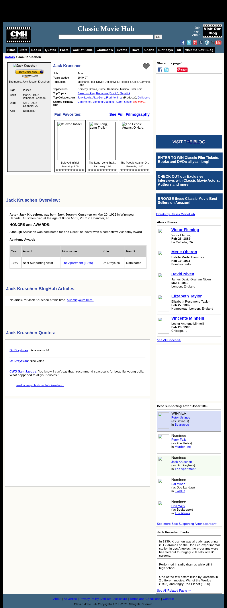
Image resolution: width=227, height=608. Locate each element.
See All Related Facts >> (174, 590)
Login (196, 31)
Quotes (50, 50)
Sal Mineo (178, 484)
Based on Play (86, 93)
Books (36, 50)
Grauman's (105, 50)
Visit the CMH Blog (199, 50)
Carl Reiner (84, 101)
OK (158, 37)
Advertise (70, 598)
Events (122, 50)
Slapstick (124, 93)
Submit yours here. (80, 300)
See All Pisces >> (169, 340)
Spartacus (182, 424)
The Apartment (185, 469)
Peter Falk (178, 439)
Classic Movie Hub (106, 29)
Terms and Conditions (145, 598)
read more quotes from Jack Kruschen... (40, 385)
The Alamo (182, 513)
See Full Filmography (129, 114)
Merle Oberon (184, 252)
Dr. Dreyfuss (19, 350)
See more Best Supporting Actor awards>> (187, 523)
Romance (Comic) (107, 93)
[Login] (146, 66)
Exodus (180, 491)
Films (11, 50)
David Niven (182, 274)
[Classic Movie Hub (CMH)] (18, 42)
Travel (135, 50)
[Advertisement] (118, 11)
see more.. (139, 101)
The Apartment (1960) (77, 262)
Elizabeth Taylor (186, 296)
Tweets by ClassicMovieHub (175, 214)
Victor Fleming (185, 230)
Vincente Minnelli (187, 318)
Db (179, 50)
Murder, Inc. (183, 446)
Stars (23, 50)
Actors (10, 57)
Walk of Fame (82, 50)
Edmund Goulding (104, 101)
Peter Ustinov (180, 417)
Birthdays (165, 50)
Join (197, 27)
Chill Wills (178, 506)
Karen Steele (124, 101)
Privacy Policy (89, 598)
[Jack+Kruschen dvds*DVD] (29, 70)
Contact (168, 598)
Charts (149, 50)
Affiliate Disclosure (114, 598)
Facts (64, 50)
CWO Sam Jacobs (23, 371)
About (196, 35)
